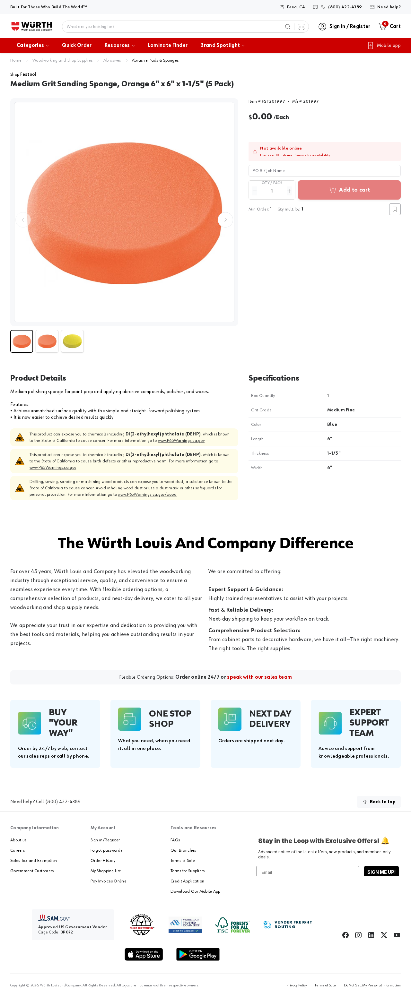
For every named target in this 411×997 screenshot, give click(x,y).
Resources (117, 45)
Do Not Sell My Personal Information (372, 985)
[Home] (31, 26)
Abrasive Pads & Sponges (155, 60)
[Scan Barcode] (301, 26)
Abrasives (112, 60)
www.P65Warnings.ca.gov (181, 440)
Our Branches (183, 850)
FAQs (175, 840)
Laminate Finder (168, 45)
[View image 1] (124, 212)
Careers (17, 850)
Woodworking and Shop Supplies (62, 60)
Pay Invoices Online (109, 881)
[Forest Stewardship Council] (232, 925)
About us (18, 840)
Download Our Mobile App (195, 891)
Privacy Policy (296, 985)
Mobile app (389, 45)
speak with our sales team (259, 677)
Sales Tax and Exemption (33, 860)
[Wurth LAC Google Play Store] (198, 954)
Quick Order (77, 45)
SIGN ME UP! (381, 872)
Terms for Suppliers (188, 871)
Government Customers (32, 871)
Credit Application (187, 881)
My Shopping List (106, 871)
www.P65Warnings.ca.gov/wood (147, 494)
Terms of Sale (183, 860)
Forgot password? (106, 850)
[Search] (287, 26)
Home (16, 60)
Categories (30, 45)
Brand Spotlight (220, 45)
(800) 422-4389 (63, 801)
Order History (103, 860)
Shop (23, 74)
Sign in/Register (105, 840)
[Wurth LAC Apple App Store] (144, 954)
